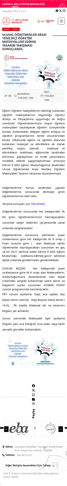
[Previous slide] (6, 428)
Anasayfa (7, 11)
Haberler (15, 29)
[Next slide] (60, 428)
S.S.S (23, 11)
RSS (16, 11)
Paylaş (33, 416)
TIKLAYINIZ (38, 204)
